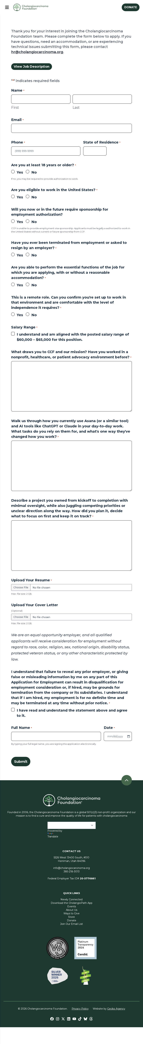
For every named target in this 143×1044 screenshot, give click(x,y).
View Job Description (31, 67)
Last (76, 107)
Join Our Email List (71, 923)
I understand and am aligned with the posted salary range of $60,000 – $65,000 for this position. (73, 337)
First (15, 107)
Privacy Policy (80, 1008)
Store (71, 917)
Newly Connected (71, 899)
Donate (71, 920)
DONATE (130, 7)
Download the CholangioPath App (71, 903)
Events (71, 906)
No (34, 172)
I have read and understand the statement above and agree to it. (72, 713)
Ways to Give (71, 913)
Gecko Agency (116, 1008)
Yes (20, 172)
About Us (71, 910)
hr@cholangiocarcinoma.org (37, 52)
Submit (20, 761)
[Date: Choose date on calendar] (128, 736)
